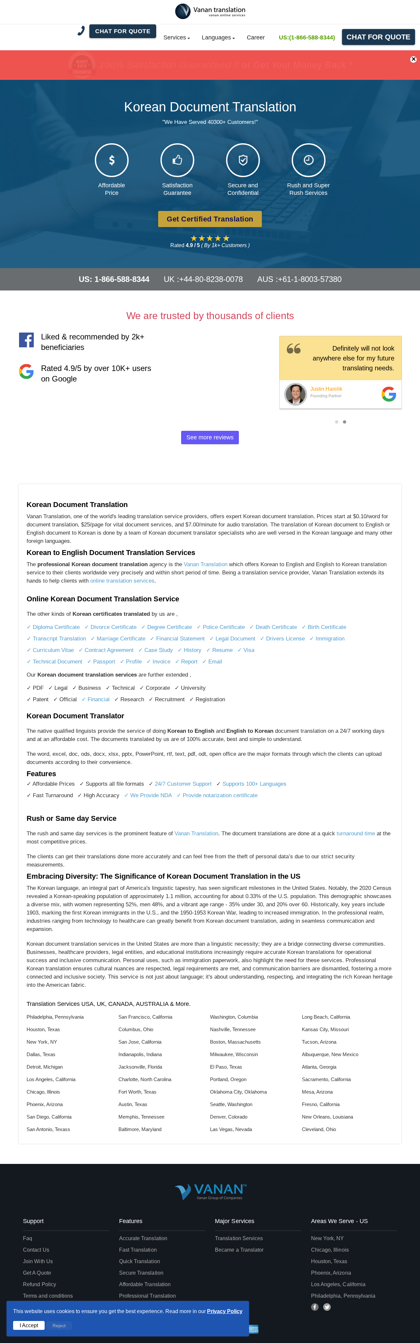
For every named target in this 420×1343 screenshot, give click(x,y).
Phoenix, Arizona (331, 1273)
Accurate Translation (143, 1238)
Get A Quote (37, 1273)
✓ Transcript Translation (56, 639)
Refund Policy (39, 1284)
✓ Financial (95, 699)
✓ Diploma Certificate (53, 627)
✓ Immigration (327, 639)
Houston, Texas (329, 1261)
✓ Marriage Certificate (118, 639)
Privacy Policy (224, 1311)
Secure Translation (141, 1273)
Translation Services (239, 1238)
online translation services (122, 581)
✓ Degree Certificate (166, 627)
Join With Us (38, 1261)
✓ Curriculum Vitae (50, 650)
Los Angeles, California (338, 1284)
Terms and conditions (48, 1296)
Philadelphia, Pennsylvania (343, 1296)
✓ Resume (219, 650)
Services (174, 37)
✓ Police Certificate (221, 627)
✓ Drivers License (282, 639)
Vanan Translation (206, 564)
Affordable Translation (145, 1284)
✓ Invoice (158, 662)
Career (256, 37)
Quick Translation (139, 1261)
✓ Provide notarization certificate (217, 795)
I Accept (29, 1325)
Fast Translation (138, 1250)
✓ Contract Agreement (106, 650)
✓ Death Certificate (273, 627)
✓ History (189, 650)
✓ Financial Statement (177, 639)
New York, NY (327, 1238)
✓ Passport (101, 662)
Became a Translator (239, 1250)
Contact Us (36, 1250)
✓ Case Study (155, 650)
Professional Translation (147, 1296)
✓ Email (212, 662)
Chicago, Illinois (330, 1250)
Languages (216, 37)
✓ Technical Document (54, 662)
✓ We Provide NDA (148, 795)
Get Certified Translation (210, 219)
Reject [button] (59, 1325)
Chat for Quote (378, 37)
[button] (337, 422)
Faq (27, 1238)
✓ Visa (245, 650)
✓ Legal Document (232, 639)
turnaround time (356, 833)
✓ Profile (131, 662)
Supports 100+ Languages (254, 784)
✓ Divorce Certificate (110, 627)
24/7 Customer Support (183, 784)
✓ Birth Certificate (324, 627)
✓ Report (186, 662)
